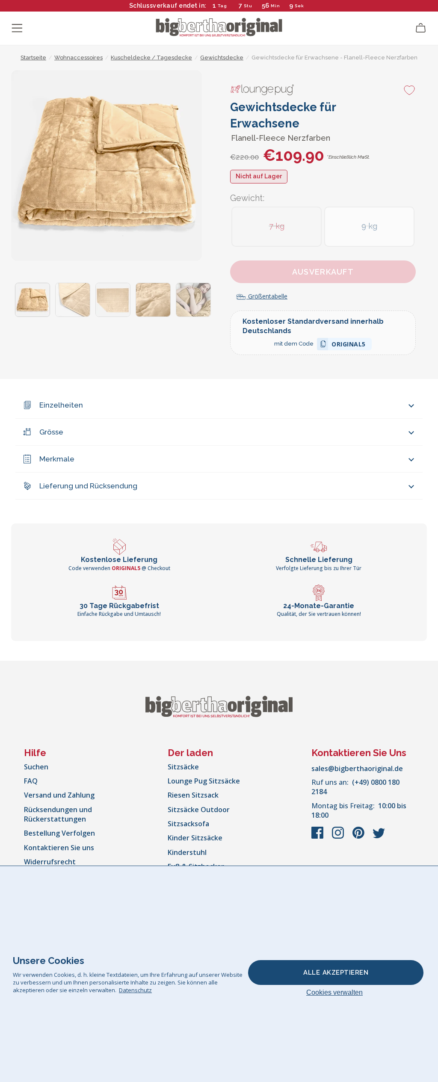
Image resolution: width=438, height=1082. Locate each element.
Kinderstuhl (187, 852)
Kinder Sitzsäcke (195, 838)
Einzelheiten (61, 405)
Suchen (36, 767)
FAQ (31, 781)
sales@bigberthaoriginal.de (357, 768)
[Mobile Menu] (17, 28)
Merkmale (56, 459)
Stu (248, 5)
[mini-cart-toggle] (421, 28)
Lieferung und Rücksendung (88, 486)
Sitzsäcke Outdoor (199, 809)
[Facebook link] (318, 837)
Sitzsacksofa (188, 823)
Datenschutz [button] (135, 990)
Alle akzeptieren (335, 972)
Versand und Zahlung (59, 795)
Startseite (33, 57)
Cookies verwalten (334, 992)
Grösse (51, 432)
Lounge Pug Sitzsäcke (204, 781)
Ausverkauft (323, 271)
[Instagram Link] (339, 837)
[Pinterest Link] (359, 837)
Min (275, 5)
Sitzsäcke (183, 767)
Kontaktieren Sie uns (59, 847)
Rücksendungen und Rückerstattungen (58, 814)
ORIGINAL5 (348, 345)
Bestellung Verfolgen (59, 833)
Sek (299, 5)
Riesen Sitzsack (193, 795)
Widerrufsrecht (50, 861)
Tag (222, 5)
